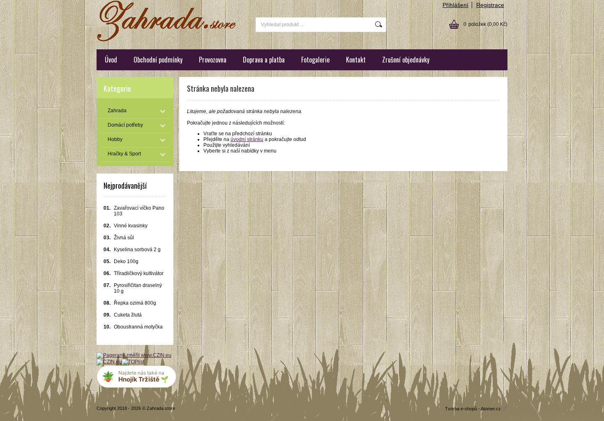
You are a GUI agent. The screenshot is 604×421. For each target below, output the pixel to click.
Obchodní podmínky (158, 60)
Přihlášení (455, 5)
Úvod (111, 60)
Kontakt (356, 60)
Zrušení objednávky (405, 60)
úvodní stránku (247, 139)
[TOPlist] (133, 362)
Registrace (490, 5)
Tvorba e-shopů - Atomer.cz (473, 408)
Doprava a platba (264, 60)
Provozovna (212, 60)
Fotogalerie (315, 60)
